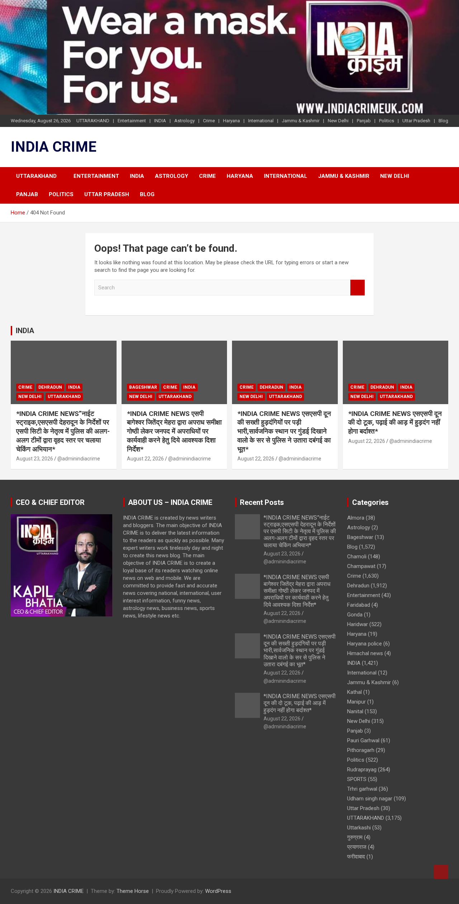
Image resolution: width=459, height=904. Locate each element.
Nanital (355, 711)
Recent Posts (262, 502)
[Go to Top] (441, 872)
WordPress (218, 891)
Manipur (356, 702)
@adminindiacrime (78, 459)
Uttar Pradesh (416, 120)
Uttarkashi (359, 827)
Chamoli (356, 556)
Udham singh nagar (369, 798)
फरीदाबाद (356, 856)
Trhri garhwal (362, 789)
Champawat (361, 566)
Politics (386, 120)
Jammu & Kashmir (301, 120)
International (261, 120)
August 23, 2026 (34, 459)
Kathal (354, 692)
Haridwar (357, 624)
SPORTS (356, 779)
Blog (443, 120)
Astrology (184, 120)
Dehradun (50, 387)
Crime (209, 120)
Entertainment (132, 120)
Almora (355, 518)
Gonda (355, 614)
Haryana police (364, 643)
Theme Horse (133, 891)
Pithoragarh (360, 750)
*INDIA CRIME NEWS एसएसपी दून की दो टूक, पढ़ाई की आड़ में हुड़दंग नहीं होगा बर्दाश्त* (395, 422)
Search (357, 288)
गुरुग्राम (355, 837)
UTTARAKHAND (92, 120)
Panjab (364, 120)
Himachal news (365, 653)
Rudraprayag (362, 769)
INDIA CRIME (53, 146)
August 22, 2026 (145, 459)
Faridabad (358, 605)
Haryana (231, 120)
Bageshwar (143, 387)
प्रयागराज (356, 847)
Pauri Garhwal (363, 740)
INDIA (160, 120)
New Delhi (338, 120)
